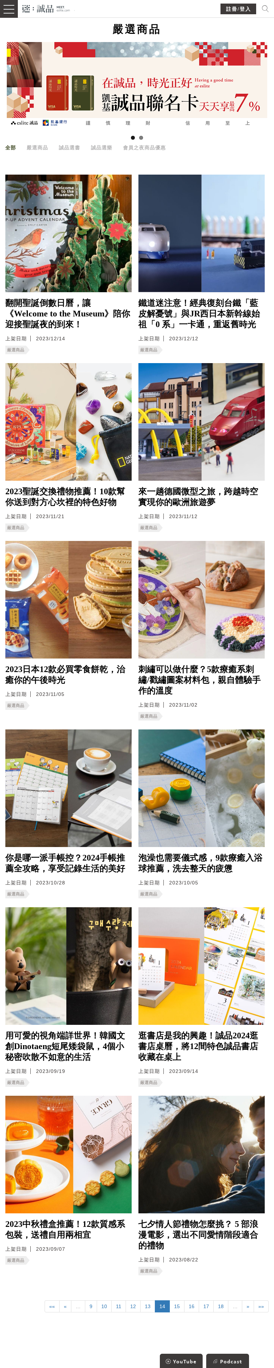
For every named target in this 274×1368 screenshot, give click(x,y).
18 (221, 1306)
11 (118, 1306)
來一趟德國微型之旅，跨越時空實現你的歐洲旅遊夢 (198, 497)
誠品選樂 (101, 147)
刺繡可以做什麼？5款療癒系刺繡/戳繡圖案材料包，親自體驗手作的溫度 (199, 680)
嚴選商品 (37, 147)
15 (177, 1306)
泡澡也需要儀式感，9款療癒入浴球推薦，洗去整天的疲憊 (200, 863)
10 (104, 1306)
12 (133, 1306)
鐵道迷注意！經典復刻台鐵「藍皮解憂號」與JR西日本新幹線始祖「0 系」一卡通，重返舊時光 (199, 313)
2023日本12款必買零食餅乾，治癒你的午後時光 (65, 675)
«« (52, 1306)
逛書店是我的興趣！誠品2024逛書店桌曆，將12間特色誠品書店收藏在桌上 (198, 1046)
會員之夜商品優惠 (144, 147)
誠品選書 (69, 147)
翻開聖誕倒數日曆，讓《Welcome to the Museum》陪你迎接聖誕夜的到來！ (67, 313)
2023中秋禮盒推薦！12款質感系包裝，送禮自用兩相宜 (65, 1229)
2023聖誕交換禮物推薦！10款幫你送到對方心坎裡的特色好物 (65, 497)
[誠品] (46, 8)
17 (206, 1306)
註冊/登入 (238, 9)
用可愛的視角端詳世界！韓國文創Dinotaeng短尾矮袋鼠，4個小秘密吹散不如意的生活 (65, 1046)
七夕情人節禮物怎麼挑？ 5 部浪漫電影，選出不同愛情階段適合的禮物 (198, 1234)
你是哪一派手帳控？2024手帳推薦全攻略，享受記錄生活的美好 (65, 863)
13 (148, 1306)
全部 (10, 147)
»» (261, 1306)
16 (191, 1306)
